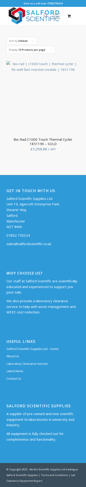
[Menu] (54, 16)
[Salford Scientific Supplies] (35, 16)
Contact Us (13, 378)
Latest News (14, 371)
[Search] (43, 16)
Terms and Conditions (54, 475)
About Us (12, 356)
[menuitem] (43, 16)
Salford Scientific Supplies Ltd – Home (32, 349)
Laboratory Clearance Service (27, 364)
